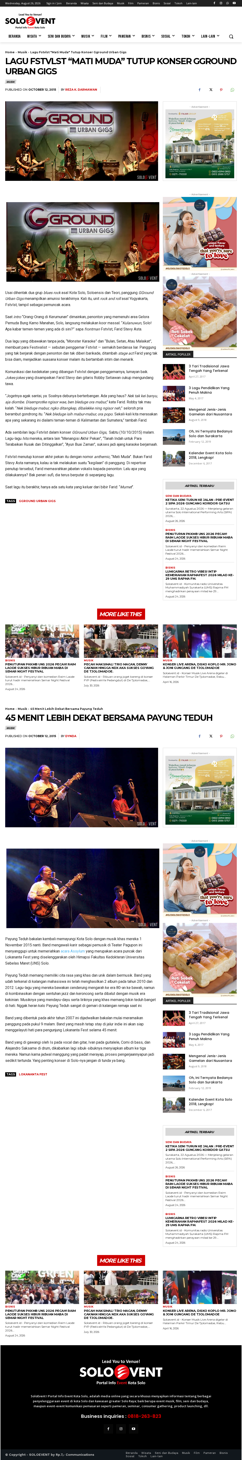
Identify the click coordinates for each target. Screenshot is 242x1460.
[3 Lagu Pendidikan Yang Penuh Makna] (174, 393)
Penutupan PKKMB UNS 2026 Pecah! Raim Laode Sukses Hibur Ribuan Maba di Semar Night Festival (199, 537)
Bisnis (170, 530)
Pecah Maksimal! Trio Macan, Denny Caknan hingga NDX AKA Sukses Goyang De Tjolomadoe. (119, 667)
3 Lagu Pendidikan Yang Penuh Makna (209, 390)
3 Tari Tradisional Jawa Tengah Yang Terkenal (209, 368)
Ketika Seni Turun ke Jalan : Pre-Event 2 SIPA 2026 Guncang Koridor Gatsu (199, 501)
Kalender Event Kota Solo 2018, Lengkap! (210, 455)
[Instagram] (221, 3)
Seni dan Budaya (178, 496)
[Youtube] (234, 3)
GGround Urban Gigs (37, 501)
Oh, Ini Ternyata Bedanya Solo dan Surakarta (210, 433)
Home (10, 52)
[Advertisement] (116, 20)
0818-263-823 (144, 1416)
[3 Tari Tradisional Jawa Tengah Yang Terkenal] (174, 372)
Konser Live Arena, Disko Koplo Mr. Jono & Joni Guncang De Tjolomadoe (199, 666)
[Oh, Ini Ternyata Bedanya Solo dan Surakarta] (174, 437)
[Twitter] (210, 90)
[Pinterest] (221, 90)
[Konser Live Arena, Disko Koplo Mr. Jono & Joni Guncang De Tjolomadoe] (200, 641)
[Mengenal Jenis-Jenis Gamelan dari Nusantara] (174, 415)
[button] (231, 36)
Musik (22, 52)
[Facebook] (214, 3)
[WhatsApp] (227, 3)
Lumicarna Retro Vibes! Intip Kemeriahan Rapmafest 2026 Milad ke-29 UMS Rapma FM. (199, 575)
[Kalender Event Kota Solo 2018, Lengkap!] (174, 459)
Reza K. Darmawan (81, 89)
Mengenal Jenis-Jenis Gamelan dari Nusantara (210, 412)
